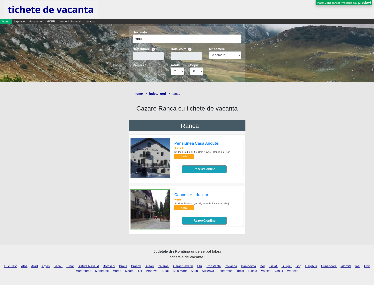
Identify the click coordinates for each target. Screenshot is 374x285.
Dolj (263, 266)
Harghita (311, 266)
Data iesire (178, 49)
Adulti (175, 65)
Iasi (357, 266)
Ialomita (345, 266)
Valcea (266, 271)
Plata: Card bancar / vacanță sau (344, 2)
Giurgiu (286, 266)
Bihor (70, 266)
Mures (117, 271)
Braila (123, 266)
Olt (140, 271)
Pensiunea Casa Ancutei (196, 143)
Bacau (58, 266)
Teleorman (225, 271)
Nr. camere (217, 49)
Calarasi (163, 266)
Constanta (213, 266)
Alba (24, 266)
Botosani (109, 266)
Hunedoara (329, 266)
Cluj (200, 266)
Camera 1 (140, 65)
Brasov (136, 266)
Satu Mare (180, 271)
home (5, 21)
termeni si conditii (70, 21)
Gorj (298, 266)
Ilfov (367, 266)
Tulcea (252, 271)
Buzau (149, 266)
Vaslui (278, 271)
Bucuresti (10, 266)
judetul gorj (157, 93)
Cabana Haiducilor (191, 194)
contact (90, 21)
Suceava (208, 271)
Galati (273, 266)
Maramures (83, 271)
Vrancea (292, 271)
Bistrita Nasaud (88, 266)
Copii (194, 65)
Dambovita (248, 266)
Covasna (231, 266)
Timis (240, 271)
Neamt (129, 271)
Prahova (152, 271)
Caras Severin (183, 266)
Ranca (190, 125)
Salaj (165, 271)
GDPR (51, 21)
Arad (34, 266)
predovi (364, 2)
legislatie (19, 21)
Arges (45, 266)
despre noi (35, 21)
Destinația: (140, 32)
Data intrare (141, 49)
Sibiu (194, 271)
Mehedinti (102, 271)
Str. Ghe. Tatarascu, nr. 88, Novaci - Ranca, (201, 203)
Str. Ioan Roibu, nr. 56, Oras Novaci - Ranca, (202, 152)
